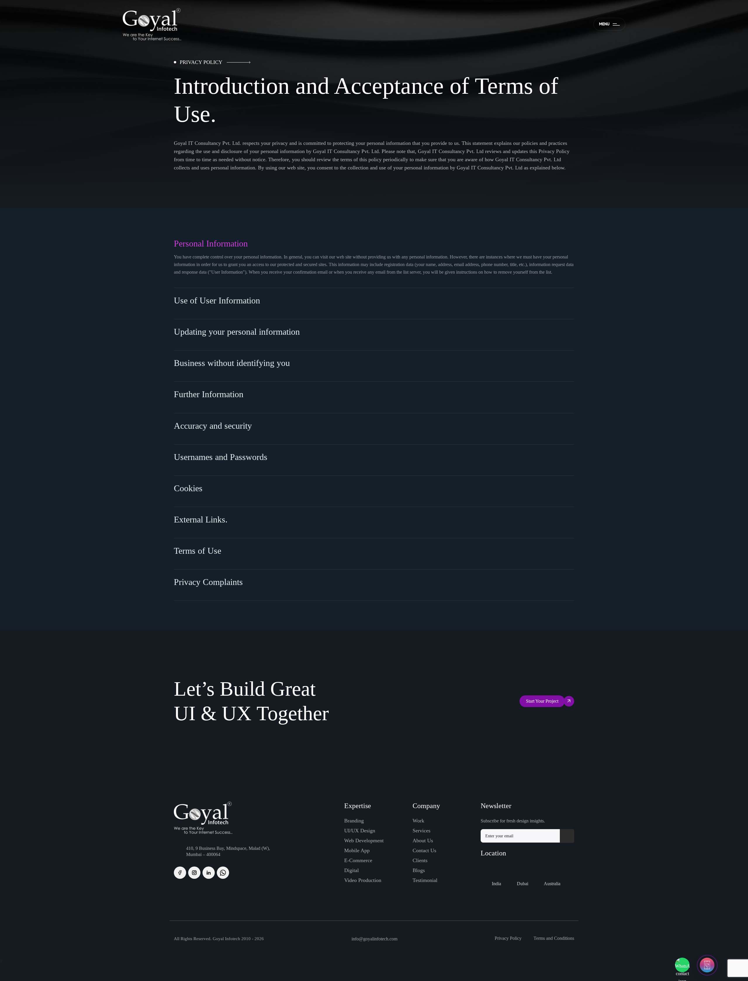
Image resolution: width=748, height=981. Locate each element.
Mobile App (357, 850)
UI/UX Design (359, 831)
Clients (420, 860)
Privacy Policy (508, 938)
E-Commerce (358, 860)
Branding (354, 821)
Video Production (362, 880)
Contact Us (424, 850)
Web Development (364, 840)
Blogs (419, 870)
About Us (423, 840)
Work (418, 821)
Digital (351, 870)
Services (421, 831)
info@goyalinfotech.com (374, 938)
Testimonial (425, 880)
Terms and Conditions (554, 938)
